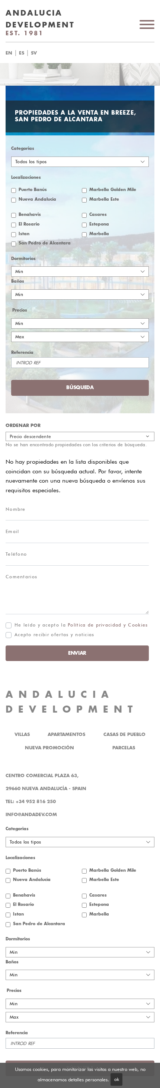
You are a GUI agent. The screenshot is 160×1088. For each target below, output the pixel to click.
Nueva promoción (49, 748)
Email (12, 531)
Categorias (22, 149)
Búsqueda (93, 53)
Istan (24, 234)
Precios (19, 310)
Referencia (22, 353)
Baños (17, 281)
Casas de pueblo (124, 734)
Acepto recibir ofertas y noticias (55, 634)
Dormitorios (23, 259)
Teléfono (16, 554)
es (21, 53)
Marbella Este (104, 199)
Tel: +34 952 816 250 (31, 801)
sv (34, 53)
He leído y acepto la (81, 625)
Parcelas (123, 748)
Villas (22, 734)
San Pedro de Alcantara (45, 243)
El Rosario (29, 224)
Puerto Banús (33, 190)
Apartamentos (66, 734)
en (9, 53)
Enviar (77, 653)
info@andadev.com (31, 814)
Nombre (16, 509)
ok (116, 1079)
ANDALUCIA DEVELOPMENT (72, 702)
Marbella (99, 234)
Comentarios (21, 576)
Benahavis (30, 215)
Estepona (99, 224)
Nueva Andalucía (37, 199)
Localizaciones (26, 177)
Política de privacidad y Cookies (108, 625)
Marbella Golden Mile (112, 190)
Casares (98, 215)
